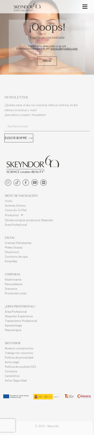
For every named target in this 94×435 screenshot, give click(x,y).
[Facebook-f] (26, 182)
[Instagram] (8, 182)
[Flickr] (43, 182)
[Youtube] (34, 182)
